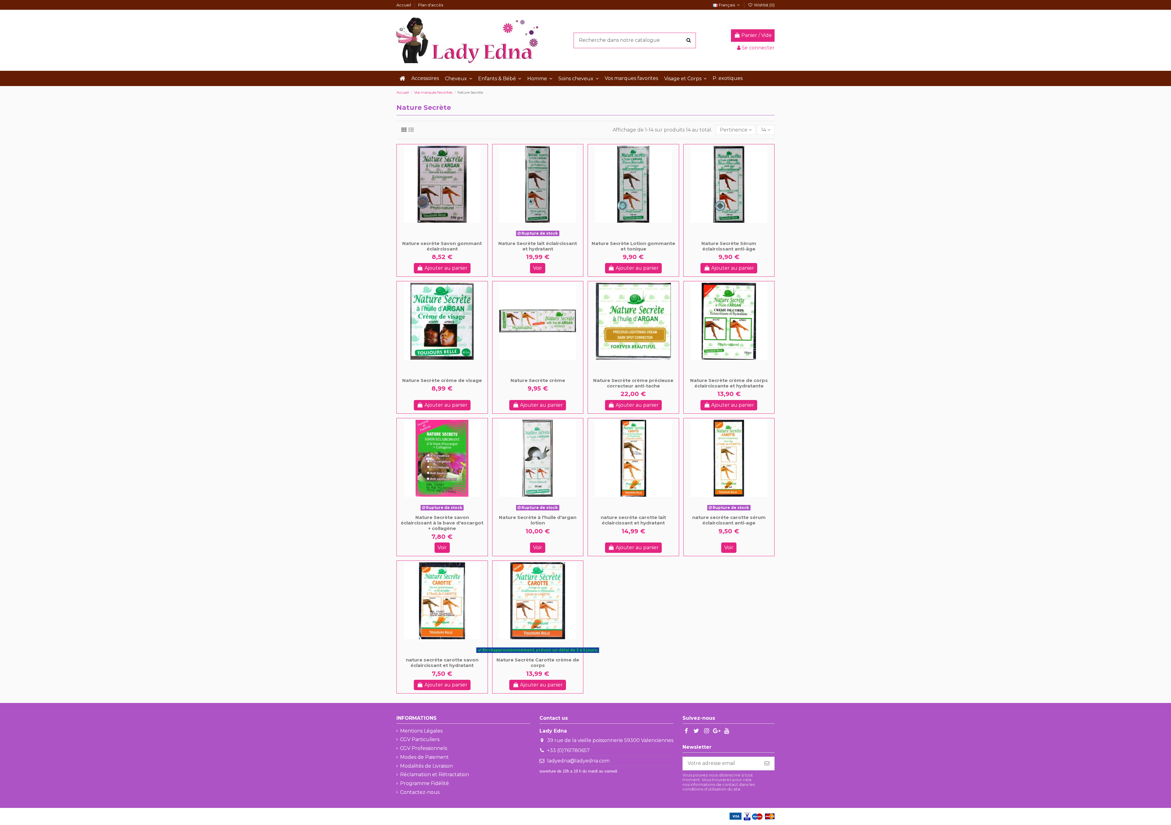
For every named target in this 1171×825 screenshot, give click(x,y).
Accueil (404, 4)
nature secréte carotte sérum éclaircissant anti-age (729, 520)
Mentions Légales (421, 731)
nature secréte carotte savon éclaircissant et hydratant (442, 662)
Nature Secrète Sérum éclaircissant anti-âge (728, 246)
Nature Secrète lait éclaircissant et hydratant (537, 246)
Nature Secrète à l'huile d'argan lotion (537, 520)
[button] (458, 78)
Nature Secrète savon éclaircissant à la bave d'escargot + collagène (442, 522)
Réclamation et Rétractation (434, 774)
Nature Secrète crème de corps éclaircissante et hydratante (729, 383)
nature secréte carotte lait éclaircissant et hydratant (633, 520)
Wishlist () (764, 4)
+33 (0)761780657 (568, 750)
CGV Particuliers (419, 739)
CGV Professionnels (423, 748)
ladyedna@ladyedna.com (578, 761)
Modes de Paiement (424, 757)
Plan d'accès (430, 4)
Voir (537, 268)
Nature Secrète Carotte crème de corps (537, 662)
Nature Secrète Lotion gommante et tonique (633, 246)
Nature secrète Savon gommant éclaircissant (442, 246)
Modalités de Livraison (426, 766)
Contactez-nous (419, 792)
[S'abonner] (767, 763)
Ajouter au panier (445, 268)
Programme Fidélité (424, 783)
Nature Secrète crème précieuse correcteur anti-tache (633, 383)
